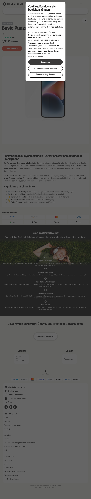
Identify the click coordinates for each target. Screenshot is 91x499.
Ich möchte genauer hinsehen (45, 68)
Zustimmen (45, 62)
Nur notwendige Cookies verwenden (45, 75)
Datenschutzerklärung (37, 56)
